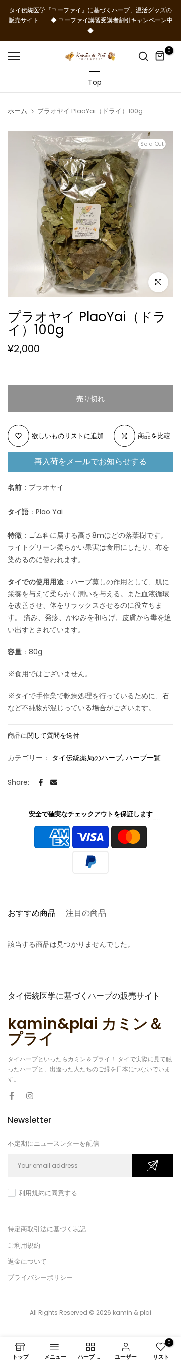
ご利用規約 (24, 1245)
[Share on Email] (54, 782)
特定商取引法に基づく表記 (47, 1229)
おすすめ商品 (32, 913)
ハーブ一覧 (143, 758)
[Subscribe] (152, 1165)
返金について (27, 1261)
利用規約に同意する (48, 1193)
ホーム (17, 111)
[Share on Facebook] (41, 782)
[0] (160, 56)
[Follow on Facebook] (12, 1096)
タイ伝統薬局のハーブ (87, 758)
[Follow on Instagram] (30, 1096)
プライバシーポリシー (40, 1277)
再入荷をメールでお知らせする (90, 461)
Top (95, 82)
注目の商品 (86, 913)
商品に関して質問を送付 (43, 735)
